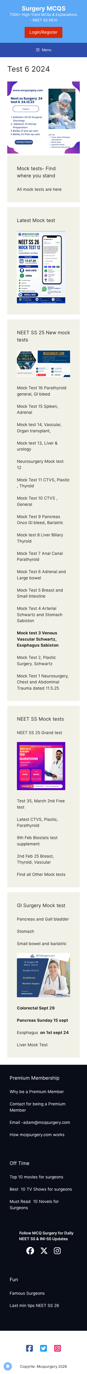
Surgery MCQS (43, 8)
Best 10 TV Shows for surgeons (41, 1189)
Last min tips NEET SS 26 (34, 1305)
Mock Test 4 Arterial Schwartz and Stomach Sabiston (39, 614)
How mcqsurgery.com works (37, 1134)
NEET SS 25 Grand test (40, 732)
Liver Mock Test (32, 1044)
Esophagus (43, 1032)
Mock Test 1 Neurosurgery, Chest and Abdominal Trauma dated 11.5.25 (43, 682)
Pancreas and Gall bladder (43, 919)
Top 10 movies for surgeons (36, 1177)
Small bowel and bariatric (41, 943)
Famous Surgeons (27, 1293)
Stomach (26, 931)
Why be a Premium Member (37, 1091)
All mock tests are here (40, 189)
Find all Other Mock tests (42, 874)
